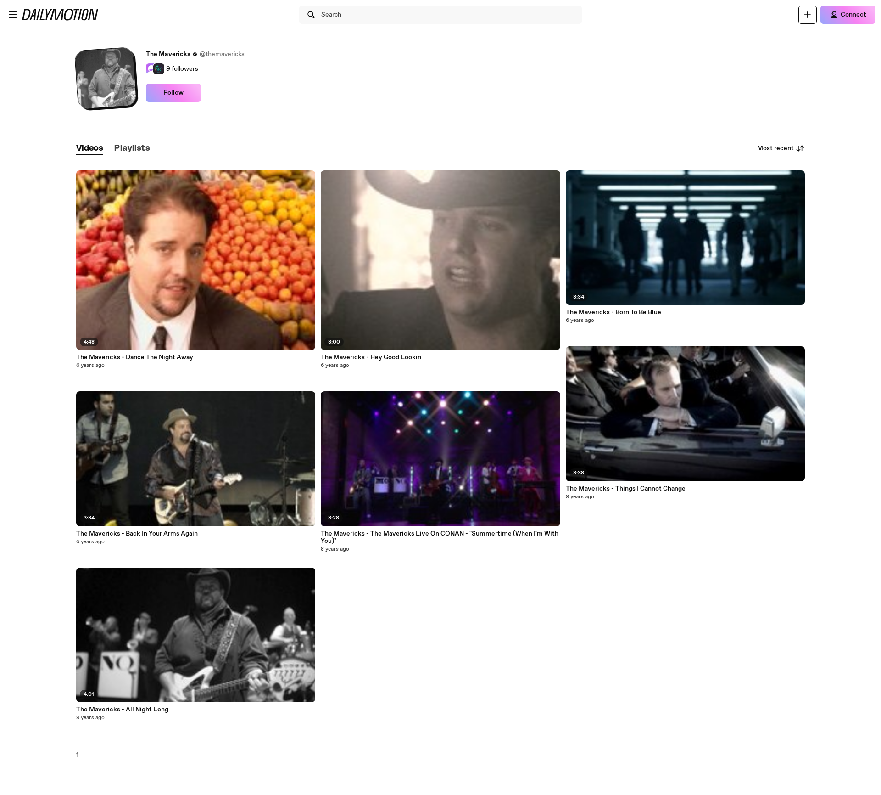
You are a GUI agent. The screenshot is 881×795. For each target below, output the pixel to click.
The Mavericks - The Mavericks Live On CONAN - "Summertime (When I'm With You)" (439, 537)
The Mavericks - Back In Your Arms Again (137, 533)
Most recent (775, 148)
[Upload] (807, 15)
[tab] (90, 148)
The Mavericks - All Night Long (122, 709)
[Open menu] (13, 15)
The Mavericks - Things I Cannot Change (626, 488)
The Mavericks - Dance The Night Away (134, 357)
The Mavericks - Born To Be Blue (613, 312)
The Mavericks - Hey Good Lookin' (372, 357)
